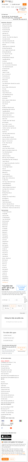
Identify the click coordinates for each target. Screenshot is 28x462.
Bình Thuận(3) (5, 245)
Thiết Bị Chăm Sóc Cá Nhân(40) (8, 46)
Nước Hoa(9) (5, 103)
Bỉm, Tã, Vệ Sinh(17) (6, 74)
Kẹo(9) (3, 105)
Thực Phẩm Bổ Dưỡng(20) (7, 66)
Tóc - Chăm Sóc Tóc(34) (7, 53)
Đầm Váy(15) (5, 85)
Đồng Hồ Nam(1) (5, 200)
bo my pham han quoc (8, 340)
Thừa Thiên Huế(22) (6, 219)
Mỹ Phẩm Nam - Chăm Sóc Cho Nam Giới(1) (11, 207)
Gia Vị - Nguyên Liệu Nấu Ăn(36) (8, 50)
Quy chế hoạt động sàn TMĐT (7, 406)
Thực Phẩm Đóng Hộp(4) (7, 152)
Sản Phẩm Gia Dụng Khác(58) (8, 40)
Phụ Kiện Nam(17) (6, 76)
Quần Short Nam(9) (6, 102)
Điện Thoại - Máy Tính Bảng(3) (8, 157)
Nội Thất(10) (4, 98)
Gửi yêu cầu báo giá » (21, 348)
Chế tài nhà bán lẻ (5, 393)
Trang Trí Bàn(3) (5, 161)
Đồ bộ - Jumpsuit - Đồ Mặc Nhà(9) (9, 100)
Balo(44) (4, 44)
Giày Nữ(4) (4, 144)
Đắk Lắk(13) (4, 226)
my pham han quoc (7, 335)
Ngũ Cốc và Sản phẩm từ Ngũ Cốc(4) (9, 150)
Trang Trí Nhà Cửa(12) (6, 92)
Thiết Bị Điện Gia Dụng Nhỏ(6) (8, 126)
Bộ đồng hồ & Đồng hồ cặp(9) (8, 107)
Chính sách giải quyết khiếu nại (7, 400)
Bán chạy (7, 308)
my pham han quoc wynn (9, 337)
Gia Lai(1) (4, 265)
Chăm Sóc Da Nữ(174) (6, 24)
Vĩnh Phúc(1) (5, 282)
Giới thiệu (3, 381)
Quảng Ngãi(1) (5, 276)
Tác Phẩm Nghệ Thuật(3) (7, 166)
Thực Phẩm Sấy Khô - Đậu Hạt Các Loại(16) (11, 83)
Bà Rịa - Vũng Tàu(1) (6, 258)
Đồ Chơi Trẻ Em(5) (6, 135)
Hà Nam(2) (4, 248)
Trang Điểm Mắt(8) (6, 111)
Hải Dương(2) (5, 250)
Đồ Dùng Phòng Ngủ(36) (7, 48)
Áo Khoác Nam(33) (6, 55)
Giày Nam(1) (4, 194)
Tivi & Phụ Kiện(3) (6, 174)
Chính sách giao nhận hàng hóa (7, 402)
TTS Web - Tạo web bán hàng (7, 412)
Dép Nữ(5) (4, 131)
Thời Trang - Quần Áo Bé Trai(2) (8, 181)
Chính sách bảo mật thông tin (7, 396)
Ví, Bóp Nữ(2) (5, 179)
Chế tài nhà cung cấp (5, 391)
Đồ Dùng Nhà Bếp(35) (6, 51)
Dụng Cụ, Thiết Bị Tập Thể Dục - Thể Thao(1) (11, 205)
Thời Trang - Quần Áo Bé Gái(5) (8, 133)
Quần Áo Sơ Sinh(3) (6, 155)
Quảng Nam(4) (5, 241)
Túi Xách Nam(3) (5, 153)
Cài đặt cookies (4, 398)
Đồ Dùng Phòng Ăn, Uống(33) (8, 57)
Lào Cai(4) (4, 239)
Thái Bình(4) (4, 243)
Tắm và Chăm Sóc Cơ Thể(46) (8, 42)
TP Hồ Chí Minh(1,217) (6, 211)
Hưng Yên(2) (4, 252)
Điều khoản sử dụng (5, 387)
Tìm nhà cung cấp (22, 288)
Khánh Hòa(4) (5, 237)
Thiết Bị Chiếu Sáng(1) (6, 202)
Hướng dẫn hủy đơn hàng (6, 369)
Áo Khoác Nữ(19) (5, 68)
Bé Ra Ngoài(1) (5, 198)
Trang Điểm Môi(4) (6, 146)
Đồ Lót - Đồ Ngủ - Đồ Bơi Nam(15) (9, 87)
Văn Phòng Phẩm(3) (6, 170)
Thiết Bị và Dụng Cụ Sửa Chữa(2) (8, 187)
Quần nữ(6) (4, 118)
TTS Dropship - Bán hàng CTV (7, 410)
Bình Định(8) (4, 230)
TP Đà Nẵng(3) (5, 247)
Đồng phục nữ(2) (5, 191)
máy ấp (12, 6)
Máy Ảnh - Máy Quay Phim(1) (8, 203)
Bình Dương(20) (5, 221)
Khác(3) (4, 168)
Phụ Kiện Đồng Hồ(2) (6, 183)
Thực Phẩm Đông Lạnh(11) (7, 94)
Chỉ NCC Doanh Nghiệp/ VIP (25, 299)
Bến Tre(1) (4, 263)
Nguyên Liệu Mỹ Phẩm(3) (7, 176)
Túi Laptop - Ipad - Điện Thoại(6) (8, 120)
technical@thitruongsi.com (13, 377)
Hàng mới (20, 305)
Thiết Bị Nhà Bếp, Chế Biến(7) (8, 113)
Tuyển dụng (3, 385)
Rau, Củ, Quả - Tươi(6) (6, 124)
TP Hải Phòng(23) (5, 217)
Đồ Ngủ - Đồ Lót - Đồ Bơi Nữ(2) (8, 178)
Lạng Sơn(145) (5, 215)
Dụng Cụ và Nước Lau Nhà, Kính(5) (9, 139)
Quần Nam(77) (5, 33)
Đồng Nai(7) (4, 232)
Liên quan (13, 305)
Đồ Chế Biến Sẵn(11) (6, 96)
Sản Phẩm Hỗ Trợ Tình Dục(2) (8, 189)
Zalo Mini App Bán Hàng (6, 414)
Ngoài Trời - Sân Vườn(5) (7, 140)
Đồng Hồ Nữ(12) (5, 90)
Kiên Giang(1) (5, 269)
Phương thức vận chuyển (6, 371)
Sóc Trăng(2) (5, 254)
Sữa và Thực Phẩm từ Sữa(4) (8, 148)
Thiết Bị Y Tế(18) (5, 72)
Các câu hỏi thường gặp (6, 364)
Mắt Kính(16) (5, 79)
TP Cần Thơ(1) (5, 280)
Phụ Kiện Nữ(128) (5, 27)
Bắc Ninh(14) (5, 224)
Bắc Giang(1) (5, 260)
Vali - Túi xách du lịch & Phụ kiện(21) (9, 64)
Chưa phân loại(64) (6, 38)
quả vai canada (18, 6)
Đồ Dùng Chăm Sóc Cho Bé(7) (8, 116)
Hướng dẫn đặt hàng (5, 368)
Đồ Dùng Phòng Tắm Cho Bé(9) (8, 109)
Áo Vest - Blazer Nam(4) (7, 142)
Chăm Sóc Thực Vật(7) (6, 115)
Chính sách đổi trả (5, 373)
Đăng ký (23, 9)
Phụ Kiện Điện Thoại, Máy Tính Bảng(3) (10, 159)
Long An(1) (4, 273)
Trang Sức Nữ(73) (6, 35)
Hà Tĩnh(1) (4, 267)
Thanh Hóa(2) (5, 256)
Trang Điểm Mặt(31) (6, 59)
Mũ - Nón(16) (5, 81)
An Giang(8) (4, 228)
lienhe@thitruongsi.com (14, 375)
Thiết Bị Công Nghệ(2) (6, 185)
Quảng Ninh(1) (5, 278)
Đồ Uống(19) (4, 70)
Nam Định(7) (4, 234)
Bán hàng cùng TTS (22, 11)
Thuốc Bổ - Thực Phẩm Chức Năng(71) (10, 37)
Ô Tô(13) (4, 89)
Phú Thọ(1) (4, 274)
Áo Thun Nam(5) (5, 129)
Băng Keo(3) (4, 172)
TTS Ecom (3, 416)
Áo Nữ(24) (4, 61)
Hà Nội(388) (4, 213)
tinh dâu (3, 6)
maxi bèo (8, 6)
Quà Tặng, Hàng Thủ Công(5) (8, 137)
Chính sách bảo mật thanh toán (7, 395)
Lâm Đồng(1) (4, 271)
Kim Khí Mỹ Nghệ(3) (6, 165)
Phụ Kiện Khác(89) (6, 29)
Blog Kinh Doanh (4, 383)
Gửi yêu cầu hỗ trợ (5, 366)
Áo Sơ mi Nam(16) (6, 77)
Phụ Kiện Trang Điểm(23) (7, 63)
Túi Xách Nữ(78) (5, 31)
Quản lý (12, 459)
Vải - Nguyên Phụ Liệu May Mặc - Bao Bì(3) (10, 163)
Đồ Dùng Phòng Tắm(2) (7, 192)
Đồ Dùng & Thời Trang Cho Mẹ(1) (8, 196)
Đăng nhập (23, 8)
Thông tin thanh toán (5, 389)
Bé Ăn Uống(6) (5, 122)
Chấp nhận (5, 459)
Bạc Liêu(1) (4, 261)
